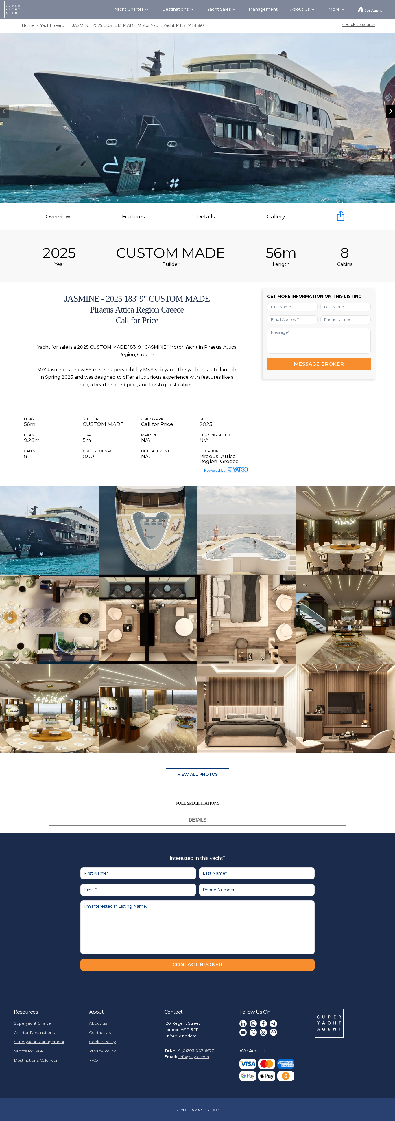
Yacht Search (53, 25)
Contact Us (100, 1032)
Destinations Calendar (36, 1060)
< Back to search (358, 24)
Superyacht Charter (33, 1023)
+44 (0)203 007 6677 (193, 1050)
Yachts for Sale (28, 1051)
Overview (58, 217)
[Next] (390, 111)
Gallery (276, 217)
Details (206, 217)
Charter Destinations (34, 1032)
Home (28, 25)
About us (98, 1023)
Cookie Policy (102, 1041)
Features (133, 217)
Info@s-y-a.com (193, 1056)
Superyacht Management (39, 1041)
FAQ (93, 1060)
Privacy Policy (102, 1051)
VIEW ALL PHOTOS (198, 774)
